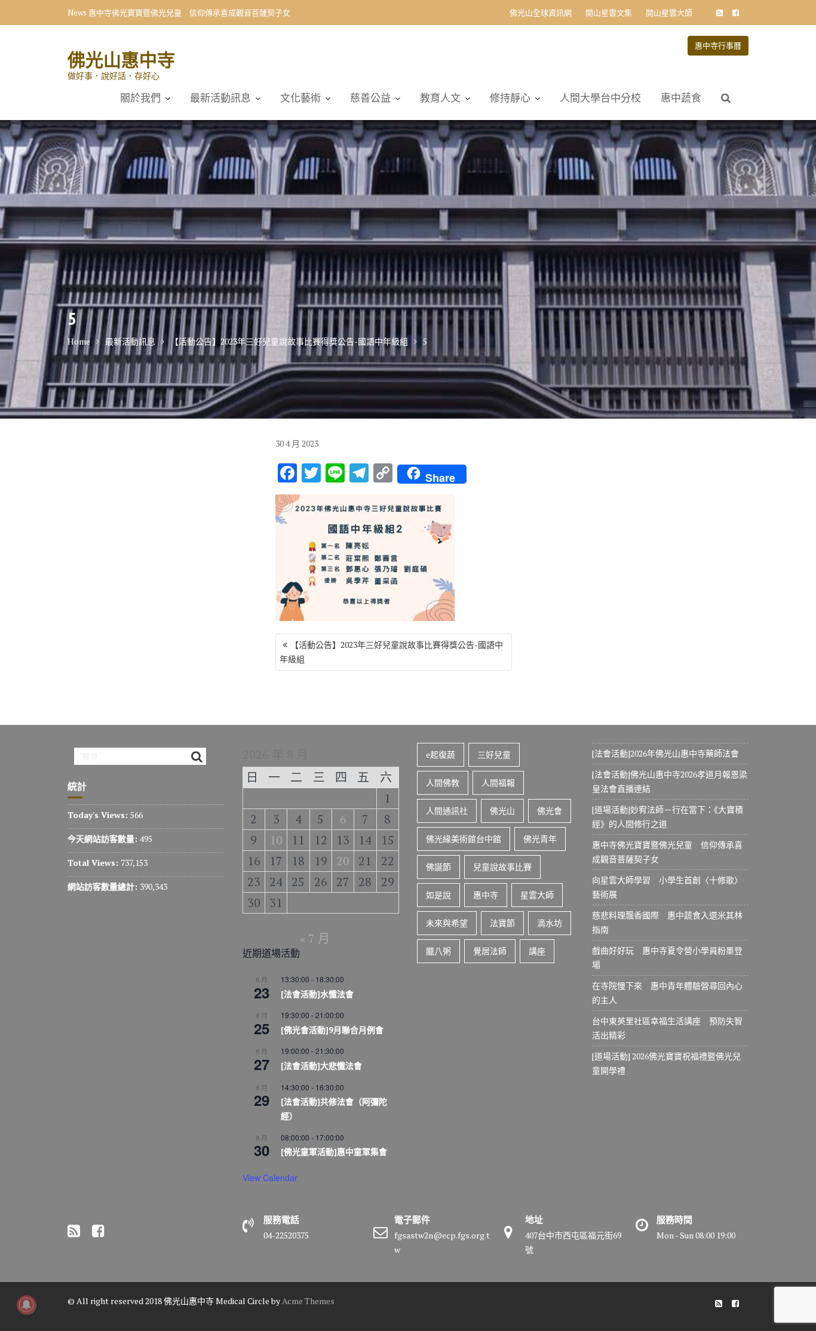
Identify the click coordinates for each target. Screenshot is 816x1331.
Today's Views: (99, 814)
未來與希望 (447, 923)
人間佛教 (442, 782)
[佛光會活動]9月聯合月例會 (332, 1030)
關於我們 (140, 97)
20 (342, 861)
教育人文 (440, 97)
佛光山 (502, 810)
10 (276, 840)
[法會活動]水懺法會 (317, 994)
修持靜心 (510, 97)
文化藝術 (300, 97)
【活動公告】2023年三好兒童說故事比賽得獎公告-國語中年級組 (391, 652)
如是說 (438, 894)
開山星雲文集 (608, 12)
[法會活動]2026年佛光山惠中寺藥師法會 (665, 753)
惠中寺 (485, 894)
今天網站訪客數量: (104, 838)
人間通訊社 (447, 810)
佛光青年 (540, 838)
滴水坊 (549, 923)
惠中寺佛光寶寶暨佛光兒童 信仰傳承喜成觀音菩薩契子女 (189, 12)
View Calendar (270, 1178)
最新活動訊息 (220, 97)
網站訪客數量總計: (104, 886)
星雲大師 (537, 894)
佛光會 (549, 810)
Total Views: (94, 862)
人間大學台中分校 (600, 97)
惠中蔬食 (681, 97)
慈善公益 (370, 97)
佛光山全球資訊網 (541, 12)
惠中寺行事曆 (718, 45)
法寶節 (502, 923)
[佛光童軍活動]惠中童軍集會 (334, 1151)
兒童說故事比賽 (502, 866)
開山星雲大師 (669, 12)
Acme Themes (308, 1301)
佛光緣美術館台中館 (463, 838)
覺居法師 (490, 951)
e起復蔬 (440, 754)
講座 (537, 951)
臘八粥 (438, 951)
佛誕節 (438, 866)
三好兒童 (494, 754)
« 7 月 (315, 938)
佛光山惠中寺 (121, 59)
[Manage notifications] (26, 1304)
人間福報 (498, 782)
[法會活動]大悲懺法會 (321, 1066)
